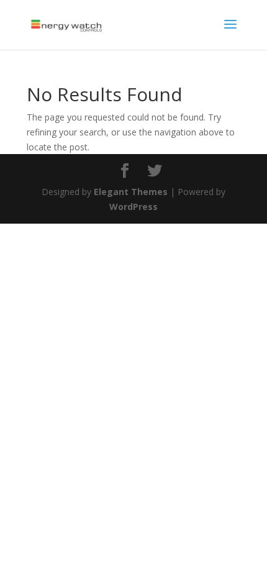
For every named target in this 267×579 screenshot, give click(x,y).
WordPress (133, 206)
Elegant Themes (131, 192)
